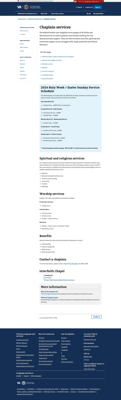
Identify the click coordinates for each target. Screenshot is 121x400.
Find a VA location (89, 369)
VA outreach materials (46, 361)
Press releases (65, 341)
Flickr (63, 356)
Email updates (65, 344)
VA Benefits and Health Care (27, 14)
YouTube (64, 359)
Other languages (36, 376)
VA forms (41, 338)
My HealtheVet (98, 14)
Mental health (20, 352)
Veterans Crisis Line (90, 340)
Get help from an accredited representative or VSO (48, 345)
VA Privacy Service (49, 392)
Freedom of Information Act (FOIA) (47, 389)
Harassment (64, 389)
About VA (44, 14)
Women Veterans (21, 343)
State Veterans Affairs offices (48, 352)
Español (18, 376)
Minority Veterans (21, 346)
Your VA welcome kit (45, 364)
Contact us (89, 7)
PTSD (18, 349)
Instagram (64, 350)
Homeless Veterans (22, 340)
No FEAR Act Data (62, 392)
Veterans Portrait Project (25, 394)
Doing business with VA (46, 355)
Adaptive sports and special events (25, 356)
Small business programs (24, 360)
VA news (63, 338)
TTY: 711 (86, 360)
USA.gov (73, 392)
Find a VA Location (57, 14)
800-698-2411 (88, 357)
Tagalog (26, 376)
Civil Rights (30, 389)
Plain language (94, 389)
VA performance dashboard (86, 392)
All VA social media (67, 362)
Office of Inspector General (79, 389)
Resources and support (91, 346)
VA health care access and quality (49, 341)
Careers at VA (43, 358)
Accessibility (21, 389)
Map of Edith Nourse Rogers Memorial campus (59, 280)
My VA (89, 14)
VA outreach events (22, 363)
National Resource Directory (25, 366)
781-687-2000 (73, 264)
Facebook (64, 347)
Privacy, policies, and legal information (29, 392)
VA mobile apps (43, 349)
